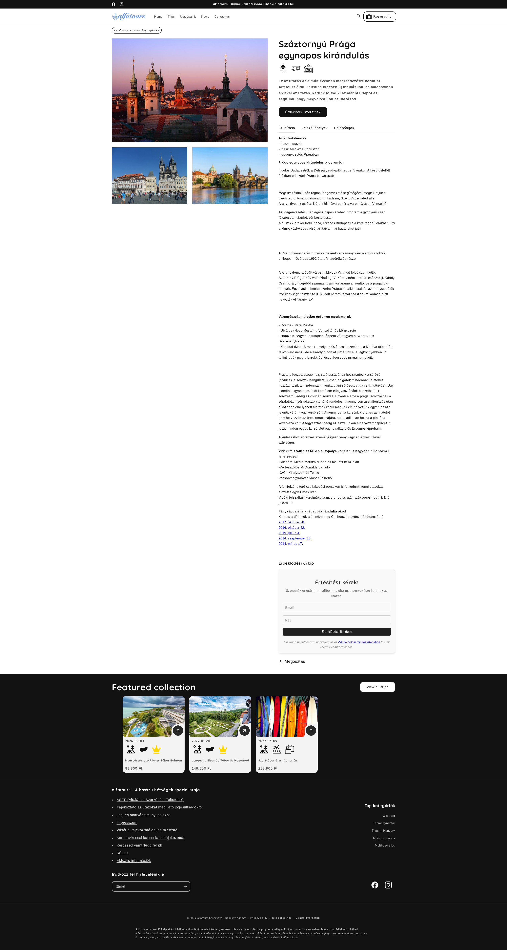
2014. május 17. (291, 543)
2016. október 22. (292, 527)
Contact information (308, 917)
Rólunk (123, 853)
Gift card (389, 815)
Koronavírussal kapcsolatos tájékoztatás (151, 838)
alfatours (202, 918)
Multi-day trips (385, 845)
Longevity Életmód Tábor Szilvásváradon (222, 760)
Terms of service (282, 917)
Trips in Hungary (383, 830)
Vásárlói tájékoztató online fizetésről (147, 830)
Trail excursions (384, 838)
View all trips (378, 687)
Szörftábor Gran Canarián (277, 760)
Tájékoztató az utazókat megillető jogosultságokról (160, 807)
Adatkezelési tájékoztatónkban (359, 642)
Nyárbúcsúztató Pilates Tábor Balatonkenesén (159, 760)
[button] (358, 16)
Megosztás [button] (295, 661)
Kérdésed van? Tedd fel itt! (139, 845)
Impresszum (127, 823)
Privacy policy (258, 917)
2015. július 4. (289, 533)
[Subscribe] (185, 886)
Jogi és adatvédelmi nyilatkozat (143, 815)
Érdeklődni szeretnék (303, 112)
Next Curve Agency (234, 918)
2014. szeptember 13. (295, 538)
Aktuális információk (134, 860)
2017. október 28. (292, 522)
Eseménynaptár (384, 823)
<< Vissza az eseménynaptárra (136, 30)
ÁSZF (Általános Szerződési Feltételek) (150, 800)
